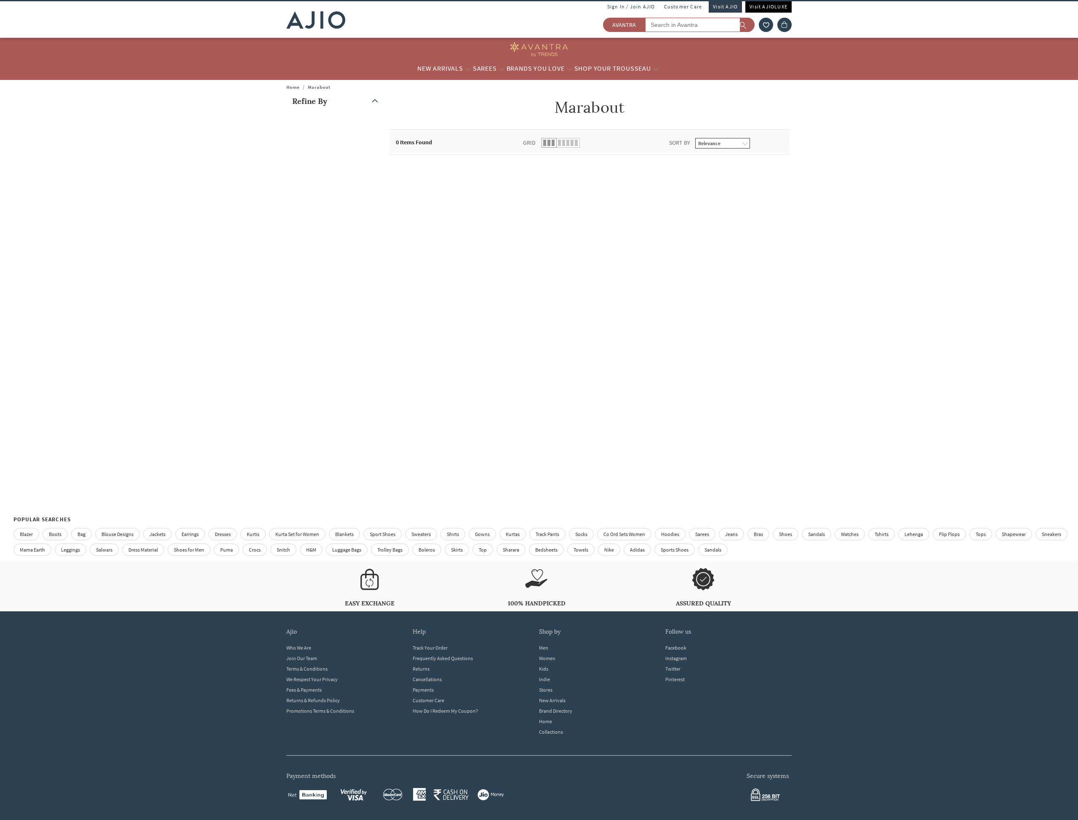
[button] (766, 25)
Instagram (676, 658)
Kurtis (253, 534)
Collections (551, 732)
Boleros (427, 550)
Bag (81, 534)
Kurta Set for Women (297, 534)
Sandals (816, 534)
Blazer (26, 534)
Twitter (672, 669)
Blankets (344, 534)
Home (293, 87)
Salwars (104, 550)
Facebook (675, 648)
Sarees (702, 534)
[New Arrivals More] (468, 68)
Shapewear (1014, 534)
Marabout (319, 87)
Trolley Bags (390, 550)
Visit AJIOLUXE (768, 6)
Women (547, 658)
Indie (544, 679)
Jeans (731, 534)
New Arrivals (552, 700)
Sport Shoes (382, 534)
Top (483, 550)
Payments (423, 690)
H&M (311, 550)
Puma (226, 550)
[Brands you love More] (569, 68)
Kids (543, 669)
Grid (529, 142)
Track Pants (547, 534)
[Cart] (784, 25)
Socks (581, 534)
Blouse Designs (117, 534)
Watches (850, 534)
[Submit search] (747, 25)
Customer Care (683, 6)
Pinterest (675, 679)
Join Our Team (301, 658)
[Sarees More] (502, 68)
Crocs (255, 550)
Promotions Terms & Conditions (320, 711)
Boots (55, 534)
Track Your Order (430, 648)
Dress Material (143, 550)
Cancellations (427, 679)
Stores (545, 690)
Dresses (223, 534)
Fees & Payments (304, 690)
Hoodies (670, 534)
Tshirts (882, 534)
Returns (421, 669)
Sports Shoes (674, 550)
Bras (758, 534)
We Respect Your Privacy (312, 679)
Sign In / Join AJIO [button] (631, 6)
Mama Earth (32, 550)
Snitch (283, 550)
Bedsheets (546, 550)
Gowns (482, 534)
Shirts (453, 534)
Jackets (157, 534)
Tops (981, 534)
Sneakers (1051, 534)
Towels (581, 550)
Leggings (70, 550)
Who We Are (298, 648)
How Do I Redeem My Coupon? (445, 711)
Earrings (190, 534)
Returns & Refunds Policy (313, 700)
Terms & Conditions (307, 669)
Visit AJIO (725, 6)
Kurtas (513, 534)
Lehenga (914, 534)
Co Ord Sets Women (624, 534)
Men (543, 648)
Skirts (457, 550)
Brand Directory (555, 711)
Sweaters (421, 534)
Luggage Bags (346, 550)
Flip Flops (949, 534)
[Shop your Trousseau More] (656, 68)
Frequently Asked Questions (443, 658)
